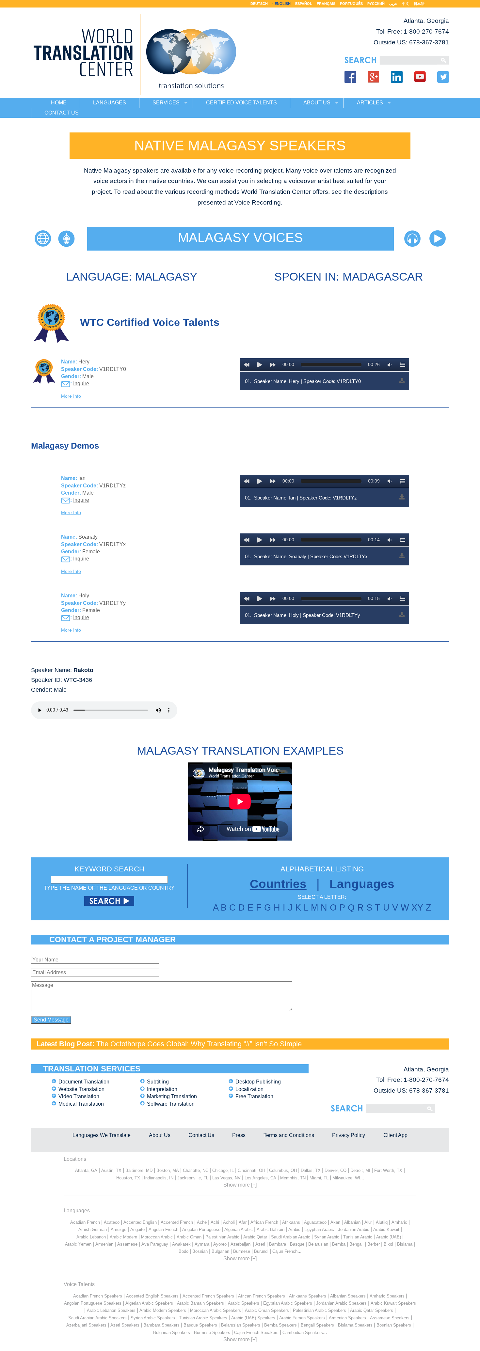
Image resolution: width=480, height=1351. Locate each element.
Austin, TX (111, 1170)
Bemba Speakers (280, 1325)
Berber (373, 1244)
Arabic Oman (189, 1237)
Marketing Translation (172, 1096)
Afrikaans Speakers (307, 1296)
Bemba (338, 1244)
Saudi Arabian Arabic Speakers (97, 1317)
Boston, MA (167, 1170)
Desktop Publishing (258, 1081)
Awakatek (181, 1244)
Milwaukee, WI (346, 1177)
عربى (393, 4)
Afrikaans (291, 1222)
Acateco (112, 1222)
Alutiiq (382, 1222)
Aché (202, 1222)
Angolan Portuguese (201, 1229)
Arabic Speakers (243, 1303)
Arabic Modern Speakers (162, 1310)
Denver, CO (335, 1170)
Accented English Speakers (152, 1296)
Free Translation (254, 1096)
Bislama (404, 1244)
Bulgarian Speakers (171, 1332)
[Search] (408, 60)
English (283, 4)
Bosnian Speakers (393, 1325)
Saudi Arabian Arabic (290, 1237)
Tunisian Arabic (357, 1237)
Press (239, 1135)
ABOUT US (316, 102)
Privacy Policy (348, 1135)
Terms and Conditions (289, 1135)
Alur (368, 1222)
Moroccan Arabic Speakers (215, 1310)
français (326, 4)
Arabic (294, 1229)
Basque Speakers (200, 1325)
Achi (215, 1222)
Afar (243, 1222)
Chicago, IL (223, 1170)
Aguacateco (315, 1222)
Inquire (81, 383)
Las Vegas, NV (226, 1177)
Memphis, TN (293, 1177)
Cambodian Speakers (302, 1332)
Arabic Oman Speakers (267, 1310)
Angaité (137, 1229)
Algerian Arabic (238, 1229)
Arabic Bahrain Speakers (200, 1303)
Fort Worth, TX (388, 1170)
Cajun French (284, 1251)
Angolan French (163, 1229)
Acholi (229, 1222)
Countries (278, 884)
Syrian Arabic (326, 1237)
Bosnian (200, 1251)
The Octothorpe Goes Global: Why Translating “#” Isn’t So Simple (199, 1044)
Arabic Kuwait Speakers (393, 1303)
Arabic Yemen (78, 1244)
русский (376, 4)
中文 (405, 4)
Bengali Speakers (317, 1325)
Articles (370, 102)
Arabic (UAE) (388, 1237)
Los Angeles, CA (260, 1177)
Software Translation (171, 1104)
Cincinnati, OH (251, 1170)
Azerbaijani (241, 1244)
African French (264, 1222)
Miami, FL (319, 1177)
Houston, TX (128, 1177)
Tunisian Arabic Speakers (203, 1317)
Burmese (241, 1251)
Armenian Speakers (347, 1317)
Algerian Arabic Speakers (149, 1303)
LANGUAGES (109, 102)
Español (303, 4)
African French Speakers (261, 1296)
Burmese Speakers (212, 1332)
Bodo (183, 1251)
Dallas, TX (311, 1170)
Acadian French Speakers (97, 1296)
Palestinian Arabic (222, 1237)
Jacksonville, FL (192, 1177)
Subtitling (158, 1081)
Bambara (277, 1244)
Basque (297, 1244)
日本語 (419, 4)
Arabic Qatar (255, 1237)
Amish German (92, 1229)
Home (59, 102)
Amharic (399, 1222)
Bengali (356, 1244)
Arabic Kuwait (386, 1229)
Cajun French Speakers (256, 1332)
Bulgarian (220, 1251)
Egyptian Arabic (319, 1229)
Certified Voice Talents (241, 102)
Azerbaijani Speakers (86, 1325)
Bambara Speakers (161, 1325)
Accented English (140, 1222)
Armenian (104, 1244)
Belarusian (318, 1244)
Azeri (260, 1244)
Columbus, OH (283, 1170)
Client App (395, 1135)
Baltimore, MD (138, 1170)
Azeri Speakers (124, 1325)
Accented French (177, 1222)
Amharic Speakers (387, 1296)
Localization (249, 1089)
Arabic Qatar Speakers (371, 1310)
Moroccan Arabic (157, 1237)
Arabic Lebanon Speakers (111, 1310)
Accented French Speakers (208, 1296)
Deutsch (259, 4)
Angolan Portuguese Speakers (92, 1303)
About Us (159, 1135)
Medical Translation (81, 1104)
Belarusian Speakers (240, 1325)
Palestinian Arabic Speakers (319, 1310)
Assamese (127, 1244)
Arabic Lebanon (91, 1237)
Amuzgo (118, 1229)
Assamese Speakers (389, 1317)
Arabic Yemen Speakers (302, 1317)
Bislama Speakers (355, 1325)
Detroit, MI (360, 1170)
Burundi (261, 1251)
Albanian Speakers (348, 1296)
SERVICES (166, 102)
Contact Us (201, 1135)
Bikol (388, 1244)
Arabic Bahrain (270, 1229)
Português (351, 4)
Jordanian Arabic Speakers (341, 1303)
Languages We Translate (101, 1135)
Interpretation (162, 1089)
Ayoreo (220, 1244)
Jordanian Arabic (353, 1229)
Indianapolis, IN (158, 1177)
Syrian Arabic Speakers (153, 1317)
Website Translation (81, 1089)
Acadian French (85, 1222)
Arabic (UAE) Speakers (253, 1317)
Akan (335, 1222)
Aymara (202, 1244)
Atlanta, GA (86, 1170)
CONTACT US (61, 112)
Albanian (352, 1222)
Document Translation (83, 1081)
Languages (361, 884)
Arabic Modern (123, 1237)
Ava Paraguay (154, 1244)
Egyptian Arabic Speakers (287, 1303)
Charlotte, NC (195, 1170)
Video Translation (78, 1096)
